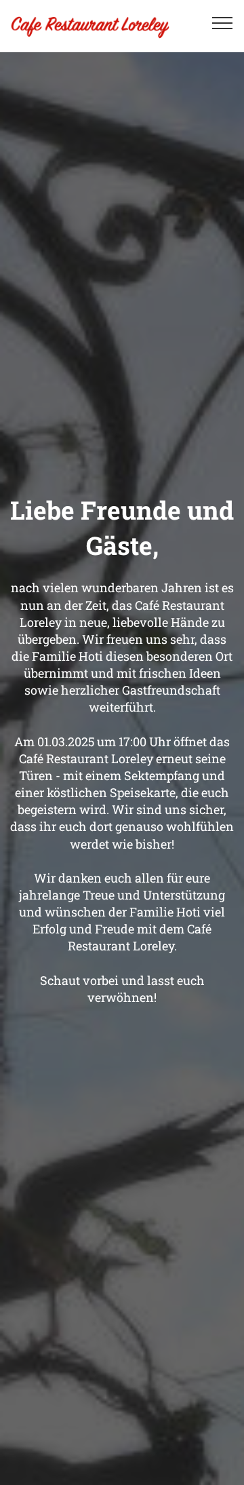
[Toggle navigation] (222, 22)
